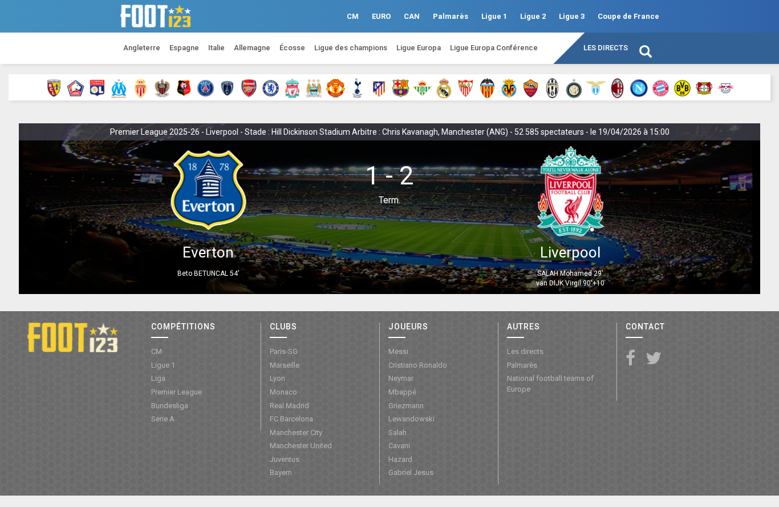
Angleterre (141, 47)
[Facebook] (630, 359)
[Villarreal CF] (509, 87)
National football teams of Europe (550, 383)
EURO (381, 16)
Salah (397, 432)
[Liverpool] (292, 87)
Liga (158, 378)
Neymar (400, 378)
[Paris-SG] (206, 87)
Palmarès (450, 16)
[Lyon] (97, 87)
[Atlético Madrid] (379, 87)
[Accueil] (72, 336)
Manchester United (301, 445)
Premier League (176, 392)
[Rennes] (184, 87)
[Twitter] (654, 359)
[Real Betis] (422, 87)
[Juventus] (552, 87)
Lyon (277, 378)
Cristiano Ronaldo (417, 365)
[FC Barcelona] (401, 87)
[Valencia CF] (487, 87)
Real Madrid (289, 405)
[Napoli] (639, 87)
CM (353, 16)
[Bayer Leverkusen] (704, 87)
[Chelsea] (271, 87)
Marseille (284, 365)
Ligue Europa (418, 47)
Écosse (292, 47)
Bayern (281, 472)
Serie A (163, 419)
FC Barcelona (291, 419)
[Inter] (574, 87)
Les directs (605, 47)
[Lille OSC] (76, 87)
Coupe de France (628, 16)
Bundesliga (169, 405)
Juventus (284, 459)
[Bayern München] (661, 87)
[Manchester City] (314, 87)
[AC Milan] (617, 87)
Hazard (400, 459)
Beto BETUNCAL (202, 273)
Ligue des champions (350, 47)
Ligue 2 (533, 16)
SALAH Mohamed (564, 273)
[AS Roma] (531, 87)
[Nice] (162, 87)
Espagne (184, 47)
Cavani (399, 445)
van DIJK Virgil (558, 283)
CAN (412, 16)
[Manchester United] (336, 87)
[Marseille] (119, 87)
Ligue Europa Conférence (494, 47)
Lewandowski (411, 419)
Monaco (283, 392)
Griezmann (406, 405)
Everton (208, 252)
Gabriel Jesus (410, 472)
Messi (398, 351)
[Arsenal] (249, 87)
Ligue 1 (494, 16)
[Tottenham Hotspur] (357, 87)
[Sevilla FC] (466, 87)
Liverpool (570, 252)
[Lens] (54, 87)
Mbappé (402, 392)
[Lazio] (596, 87)
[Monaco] (141, 87)
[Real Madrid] (444, 87)
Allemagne (252, 47)
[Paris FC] (227, 87)
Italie (216, 47)
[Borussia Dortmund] (682, 87)
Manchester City (296, 432)
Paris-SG (284, 351)
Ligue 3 (572, 16)
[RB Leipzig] (726, 87)
